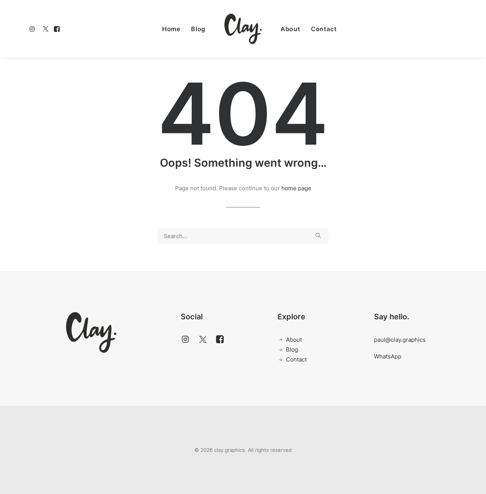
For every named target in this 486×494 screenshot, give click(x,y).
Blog (198, 29)
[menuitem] (33, 29)
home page (296, 188)
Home (171, 29)
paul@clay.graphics (400, 339)
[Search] (243, 236)
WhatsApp (387, 356)
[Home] (91, 332)
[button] (33, 29)
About (290, 29)
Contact (324, 29)
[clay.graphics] (243, 29)
